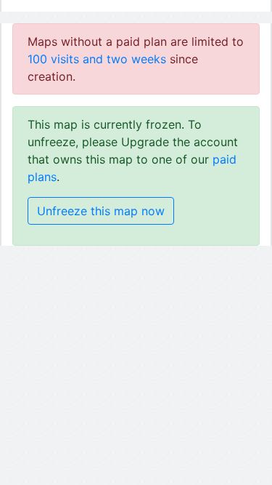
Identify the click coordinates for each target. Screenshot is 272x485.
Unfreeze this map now (101, 211)
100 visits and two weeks (97, 59)
